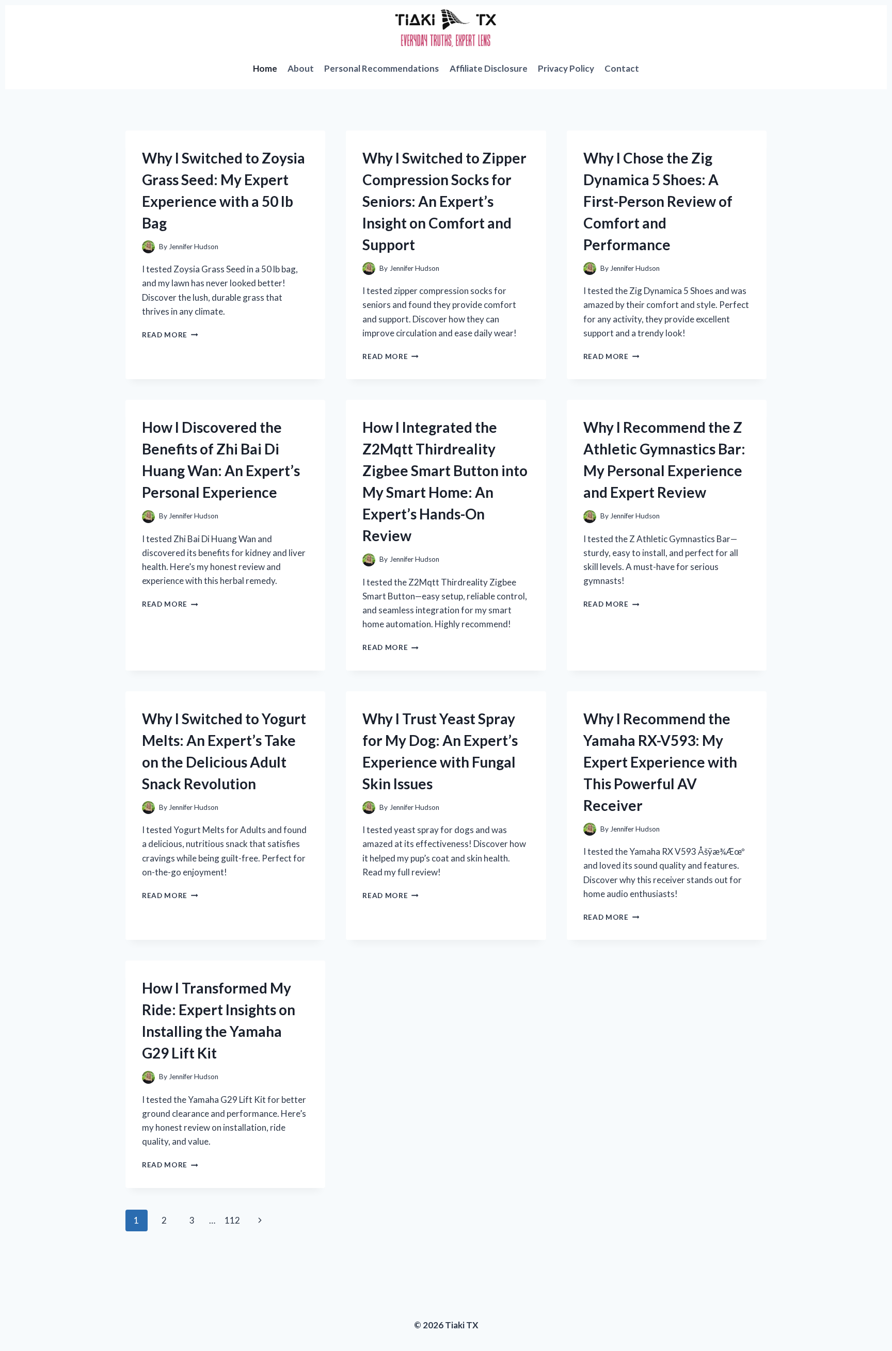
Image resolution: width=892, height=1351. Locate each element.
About (301, 68)
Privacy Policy (566, 68)
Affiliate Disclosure (489, 68)
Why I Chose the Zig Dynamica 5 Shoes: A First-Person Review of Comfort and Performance (657, 201)
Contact (621, 68)
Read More (170, 335)
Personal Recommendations (381, 68)
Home (265, 68)
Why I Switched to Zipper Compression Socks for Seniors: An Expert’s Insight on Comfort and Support (444, 201)
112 (232, 1220)
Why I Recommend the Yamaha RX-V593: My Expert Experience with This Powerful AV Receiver (660, 762)
